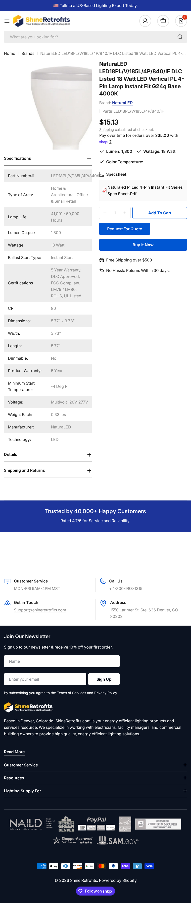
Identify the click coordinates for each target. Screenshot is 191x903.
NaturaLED (122, 102)
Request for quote (124, 228)
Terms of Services (71, 693)
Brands (27, 53)
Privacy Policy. (106, 693)
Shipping (106, 129)
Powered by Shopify (118, 880)
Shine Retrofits (83, 880)
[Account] (145, 21)
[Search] (180, 37)
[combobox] (95, 37)
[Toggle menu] (7, 21)
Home (9, 53)
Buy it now (143, 244)
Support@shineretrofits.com (40, 609)
